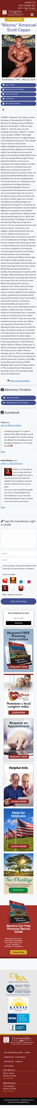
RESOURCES (9, 1061)
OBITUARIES (9, 1066)
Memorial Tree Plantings (12, 103)
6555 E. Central (8, 1073)
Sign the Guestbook (11, 94)
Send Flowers (9, 98)
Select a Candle (9, 575)
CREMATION (9, 1057)
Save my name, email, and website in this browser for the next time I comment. (19, 567)
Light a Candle (9, 85)
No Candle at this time (13, 595)
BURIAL (27, 1052)
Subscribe (18, 623)
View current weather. (20, 381)
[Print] (3, 109)
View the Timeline (12, 398)
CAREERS (18, 1061)
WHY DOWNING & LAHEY (13, 1052)
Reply (3, 452)
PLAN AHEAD (20, 1057)
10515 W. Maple (8, 1086)
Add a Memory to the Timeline (14, 89)
